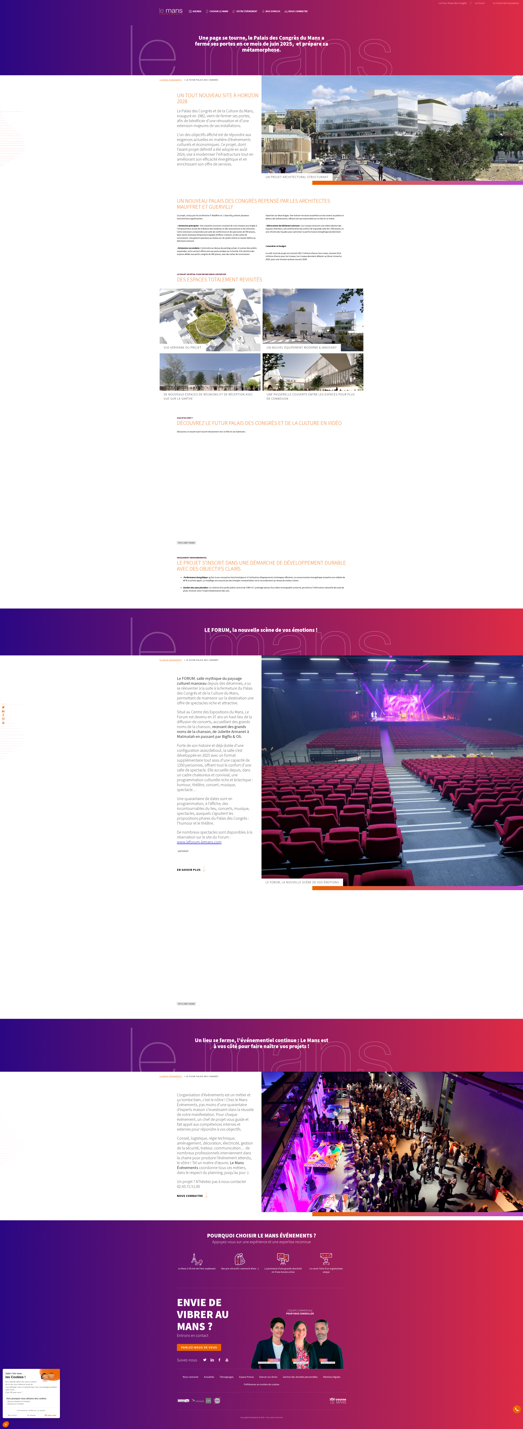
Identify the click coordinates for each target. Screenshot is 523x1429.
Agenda (197, 11)
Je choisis (31, 1415)
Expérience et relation (16, 1404)
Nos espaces (273, 11)
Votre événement (246, 11)
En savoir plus (189, 869)
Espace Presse (246, 1376)
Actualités (209, 1376)
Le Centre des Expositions (506, 3)
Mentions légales (331, 1376)
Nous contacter (190, 1376)
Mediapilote (253, 1417)
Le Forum (480, 3)
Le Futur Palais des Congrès (453, 3)
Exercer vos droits (268, 1376)
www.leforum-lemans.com (199, 841)
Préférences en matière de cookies (261, 1384)
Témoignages (227, 1376)
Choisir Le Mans (218, 11)
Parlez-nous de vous (199, 1347)
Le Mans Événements (171, 80)
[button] (5, 1424)
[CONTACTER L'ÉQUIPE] (517, 1409)
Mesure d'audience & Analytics (19, 1401)
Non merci (12, 1415)
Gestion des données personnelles (300, 1376)
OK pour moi (50, 1415)
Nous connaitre (298, 11)
